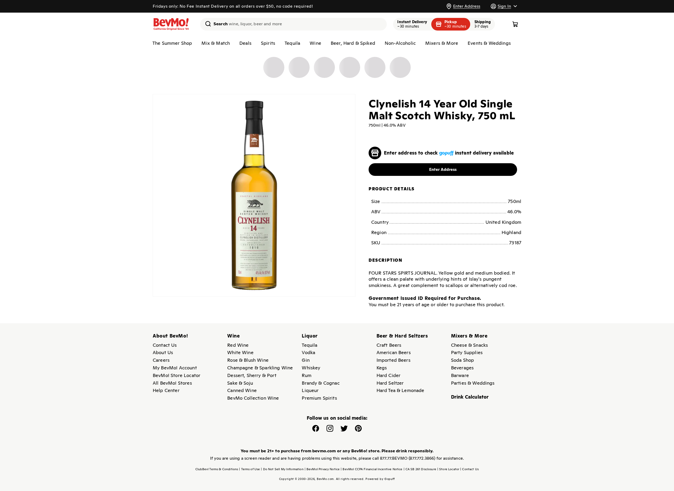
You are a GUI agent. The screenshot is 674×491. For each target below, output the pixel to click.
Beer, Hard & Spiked (353, 43)
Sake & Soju (240, 383)
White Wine (240, 352)
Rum (306, 375)
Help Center (166, 390)
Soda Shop (462, 360)
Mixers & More (441, 43)
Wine (315, 43)
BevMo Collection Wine (253, 398)
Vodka (308, 352)
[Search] (206, 23)
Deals (245, 43)
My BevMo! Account (175, 368)
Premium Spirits (319, 398)
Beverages (462, 368)
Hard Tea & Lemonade (400, 390)
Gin (305, 360)
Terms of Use (249, 469)
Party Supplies (467, 352)
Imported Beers (393, 360)
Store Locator (448, 469)
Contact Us (165, 345)
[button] (503, 6)
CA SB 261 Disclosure (420, 469)
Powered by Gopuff (380, 479)
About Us (163, 352)
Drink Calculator (470, 397)
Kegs (381, 368)
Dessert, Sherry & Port (251, 375)
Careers (161, 360)
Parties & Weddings (473, 383)
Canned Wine (242, 390)
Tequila (292, 43)
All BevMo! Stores (172, 383)
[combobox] (293, 24)
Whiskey (311, 368)
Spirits (268, 43)
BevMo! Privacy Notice (322, 469)
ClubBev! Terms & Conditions (216, 469)
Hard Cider (388, 375)
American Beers (393, 352)
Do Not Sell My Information (282, 469)
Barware (460, 375)
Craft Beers (389, 345)
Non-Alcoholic (400, 43)
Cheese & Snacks (469, 345)
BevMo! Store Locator (176, 375)
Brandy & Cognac (320, 383)
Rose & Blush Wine (248, 360)
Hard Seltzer (390, 383)
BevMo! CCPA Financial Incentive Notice (371, 469)
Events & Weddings (489, 43)
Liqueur (310, 390)
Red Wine (238, 345)
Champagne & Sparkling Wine (260, 368)
